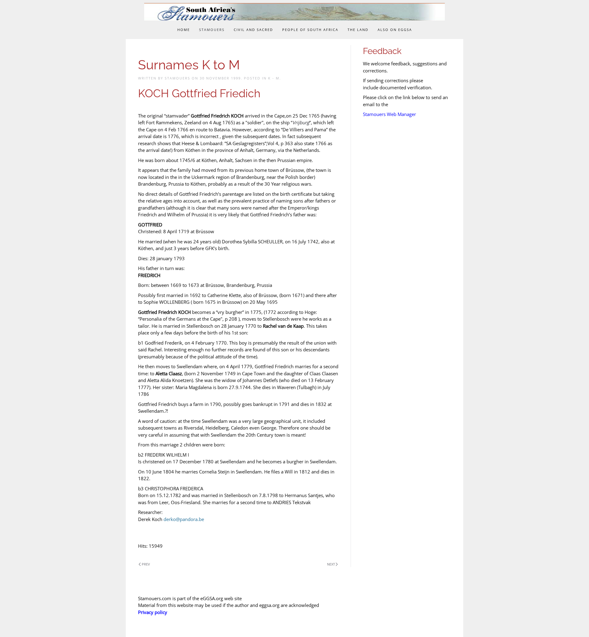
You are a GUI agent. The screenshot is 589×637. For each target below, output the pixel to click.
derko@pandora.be (184, 519)
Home (183, 29)
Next (331, 564)
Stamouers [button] (212, 29)
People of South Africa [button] (310, 29)
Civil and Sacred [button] (253, 29)
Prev (146, 564)
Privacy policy (152, 612)
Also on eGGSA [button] (395, 29)
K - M (273, 78)
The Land (358, 29)
